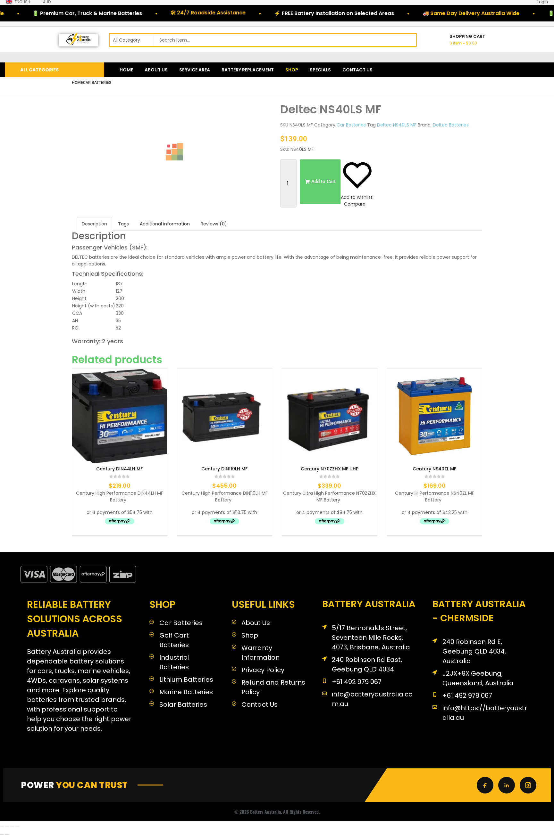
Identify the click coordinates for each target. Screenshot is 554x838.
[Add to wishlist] (111, 471)
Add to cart (91, 471)
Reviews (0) (214, 224)
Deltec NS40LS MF (396, 125)
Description (94, 224)
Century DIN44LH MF (119, 469)
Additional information (165, 224)
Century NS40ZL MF (434, 469)
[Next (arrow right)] (7, 834)
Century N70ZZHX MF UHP (329, 469)
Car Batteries (97, 82)
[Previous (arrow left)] (2, 834)
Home (77, 82)
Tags (123, 224)
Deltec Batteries (451, 125)
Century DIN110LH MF (224, 469)
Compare (354, 204)
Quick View (148, 471)
